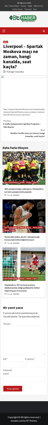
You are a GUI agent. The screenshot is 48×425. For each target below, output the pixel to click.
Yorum (7, 323)
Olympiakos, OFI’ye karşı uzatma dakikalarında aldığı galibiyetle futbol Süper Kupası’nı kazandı (22, 288)
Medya (28, 182)
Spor (35, 9)
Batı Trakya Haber (12, 6)
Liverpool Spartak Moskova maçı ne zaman (19, 112)
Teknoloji (27, 9)
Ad (5, 359)
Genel (22, 182)
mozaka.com (17, 420)
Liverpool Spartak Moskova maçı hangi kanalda (26, 109)
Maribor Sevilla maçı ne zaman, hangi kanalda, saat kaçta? (27, 133)
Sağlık (30, 6)
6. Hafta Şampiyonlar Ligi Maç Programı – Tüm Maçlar (22, 123)
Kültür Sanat (17, 9)
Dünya (22, 227)
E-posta (30, 359)
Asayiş (23, 6)
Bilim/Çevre (38, 6)
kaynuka (19, 71)
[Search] (43, 31)
